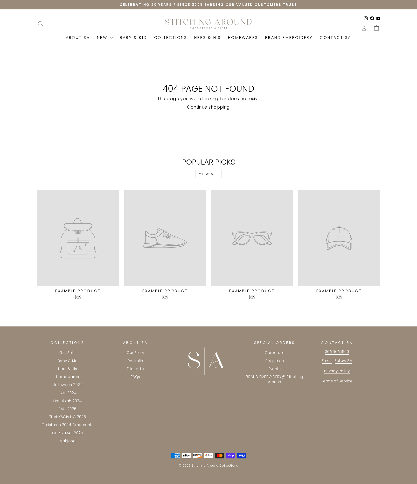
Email (327, 360)
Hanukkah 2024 (67, 400)
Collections (170, 37)
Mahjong (68, 440)
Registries (274, 360)
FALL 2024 (67, 392)
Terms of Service (337, 381)
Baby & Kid (133, 37)
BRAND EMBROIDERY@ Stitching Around (274, 379)
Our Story (135, 352)
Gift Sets (67, 352)
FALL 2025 (67, 408)
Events (275, 368)
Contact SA (335, 37)
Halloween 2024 (68, 384)
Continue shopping (208, 107)
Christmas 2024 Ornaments (68, 424)
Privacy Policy (337, 370)
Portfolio (135, 360)
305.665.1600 (337, 351)
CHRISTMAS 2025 (67, 433)
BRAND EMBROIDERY (289, 37)
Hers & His (207, 37)
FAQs (135, 376)
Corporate (275, 352)
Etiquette (135, 368)
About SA (78, 37)
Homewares (243, 37)
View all (208, 174)
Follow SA (343, 360)
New (103, 37)
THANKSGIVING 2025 (67, 416)
